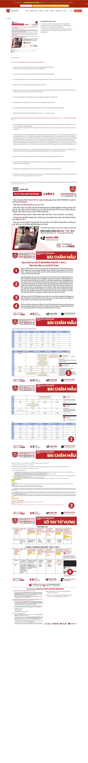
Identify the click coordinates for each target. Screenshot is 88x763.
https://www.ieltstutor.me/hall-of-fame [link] (18, 183)
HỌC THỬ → (78, 11)
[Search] (71, 10)
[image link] (8, 10)
